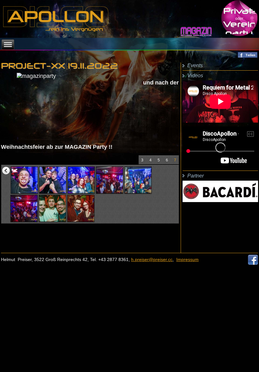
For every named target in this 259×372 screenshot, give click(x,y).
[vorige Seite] (6, 170)
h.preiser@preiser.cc (151, 259)
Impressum (187, 259)
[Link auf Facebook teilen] (247, 56)
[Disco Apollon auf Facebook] (253, 263)
